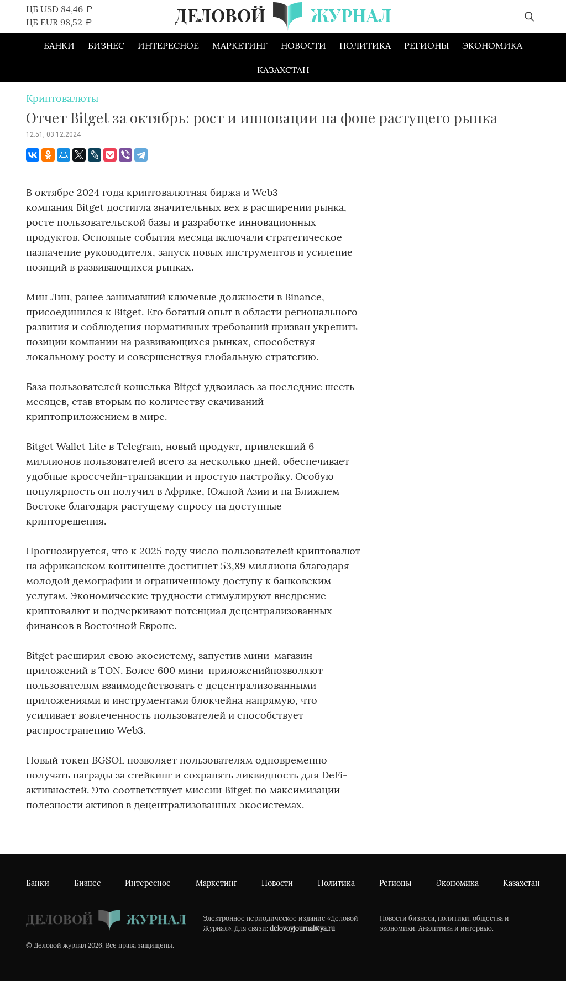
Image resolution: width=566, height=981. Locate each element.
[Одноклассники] (48, 155)
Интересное (168, 45)
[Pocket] (110, 155)
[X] (79, 155)
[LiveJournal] (94, 155)
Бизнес (106, 45)
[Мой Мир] (63, 155)
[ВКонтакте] (32, 155)
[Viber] (125, 155)
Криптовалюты (62, 98)
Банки (59, 45)
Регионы (426, 45)
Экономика (492, 45)
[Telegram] (141, 155)
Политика (365, 45)
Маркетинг (240, 45)
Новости (303, 45)
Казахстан (283, 69)
